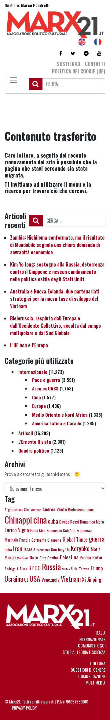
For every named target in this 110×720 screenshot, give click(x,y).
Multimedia (95, 682)
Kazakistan (43, 549)
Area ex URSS (45, 388)
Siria (74, 568)
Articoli (25, 433)
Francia (24, 540)
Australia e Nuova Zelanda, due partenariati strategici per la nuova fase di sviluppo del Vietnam (54, 299)
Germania (38, 540)
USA (35, 578)
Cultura (97, 663)
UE (26, 579)
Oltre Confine (49, 557)
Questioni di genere (88, 669)
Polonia (85, 557)
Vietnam (71, 579)
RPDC (34, 567)
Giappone (54, 540)
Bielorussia (77, 509)
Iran (17, 548)
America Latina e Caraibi (56, 423)
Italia (100, 632)
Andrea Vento (54, 509)
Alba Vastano (32, 509)
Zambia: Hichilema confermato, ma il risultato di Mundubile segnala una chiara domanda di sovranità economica (57, 245)
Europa (39, 405)
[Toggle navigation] (13, 80)
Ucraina (14, 579)
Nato (34, 557)
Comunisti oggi (91, 645)
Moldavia (22, 557)
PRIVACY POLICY (24, 708)
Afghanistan (14, 510)
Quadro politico (33, 450)
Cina (36, 397)
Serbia (66, 568)
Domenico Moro (92, 522)
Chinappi (18, 519)
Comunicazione (91, 676)
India (8, 549)
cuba (53, 521)
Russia (51, 567)
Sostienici (68, 64)
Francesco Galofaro (61, 530)
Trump (96, 568)
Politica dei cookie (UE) (78, 71)
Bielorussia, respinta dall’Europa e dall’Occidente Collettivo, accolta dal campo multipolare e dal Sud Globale (55, 326)
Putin (97, 557)
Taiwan (84, 569)
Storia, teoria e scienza (84, 652)
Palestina (69, 557)
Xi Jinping (91, 579)
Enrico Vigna (17, 530)
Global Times (75, 539)
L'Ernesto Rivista (34, 441)
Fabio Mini (38, 530)
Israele (29, 549)
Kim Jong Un (60, 549)
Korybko (80, 548)
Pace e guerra (46, 379)
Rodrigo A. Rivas (16, 568)
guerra (97, 538)
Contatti (95, 64)
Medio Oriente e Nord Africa (60, 414)
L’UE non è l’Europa (29, 345)
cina (40, 519)
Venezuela (51, 579)
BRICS (90, 509)
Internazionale (32, 371)
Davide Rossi (69, 522)
